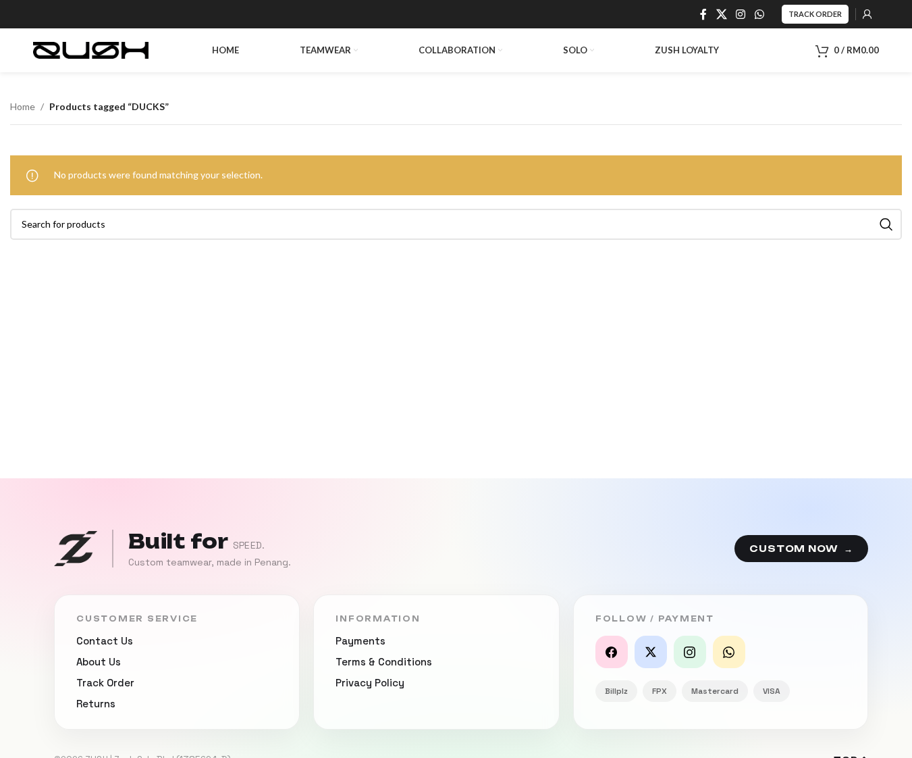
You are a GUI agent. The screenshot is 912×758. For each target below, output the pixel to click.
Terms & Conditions (384, 661)
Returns (95, 703)
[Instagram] (690, 652)
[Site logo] (91, 49)
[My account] (867, 14)
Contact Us (104, 640)
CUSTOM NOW (801, 548)
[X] (651, 652)
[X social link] (721, 14)
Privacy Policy (370, 682)
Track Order (815, 13)
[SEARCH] (886, 224)
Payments (360, 640)
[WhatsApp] (729, 652)
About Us (98, 661)
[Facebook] (611, 652)
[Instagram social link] (741, 14)
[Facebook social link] (703, 14)
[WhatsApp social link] (759, 14)
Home (22, 106)
